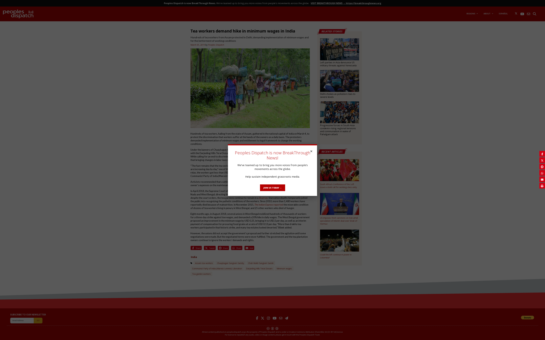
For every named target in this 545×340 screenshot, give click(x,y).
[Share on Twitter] (542, 160)
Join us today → (272, 187)
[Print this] (542, 186)
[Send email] (542, 179)
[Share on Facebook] (542, 154)
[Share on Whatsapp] (542, 173)
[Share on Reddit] (542, 166)
